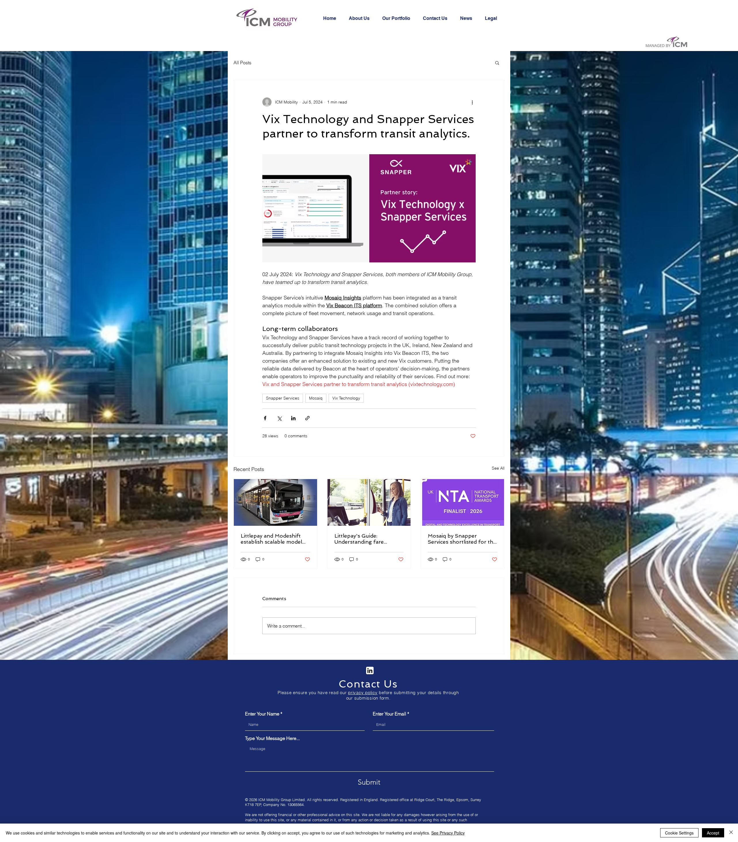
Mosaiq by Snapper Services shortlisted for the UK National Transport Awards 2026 (462, 539)
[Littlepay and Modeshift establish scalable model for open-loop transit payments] (275, 502)
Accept (713, 833)
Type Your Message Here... (272, 738)
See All (498, 468)
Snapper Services (282, 398)
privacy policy (363, 692)
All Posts (242, 62)
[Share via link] (307, 418)
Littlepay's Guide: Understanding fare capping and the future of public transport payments (368, 539)
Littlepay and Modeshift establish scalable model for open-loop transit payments (271, 539)
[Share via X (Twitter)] (279, 418)
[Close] (731, 832)
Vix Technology (346, 398)
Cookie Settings (679, 833)
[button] (497, 62)
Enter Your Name (262, 713)
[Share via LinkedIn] (293, 418)
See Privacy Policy (448, 833)
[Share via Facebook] (265, 418)
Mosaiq (316, 398)
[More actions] (472, 102)
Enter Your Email (389, 713)
